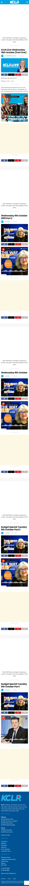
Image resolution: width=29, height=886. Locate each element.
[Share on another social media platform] (25, 74)
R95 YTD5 (3, 865)
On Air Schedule (5, 849)
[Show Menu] (1, 2)
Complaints (4, 845)
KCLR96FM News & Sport (10, 55)
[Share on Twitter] (11, 74)
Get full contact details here (8, 873)
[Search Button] (27, 2)
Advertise (3, 847)
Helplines (3, 843)
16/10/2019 (21, 55)
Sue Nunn (7, 221)
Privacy (9, 878)
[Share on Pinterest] (18, 74)
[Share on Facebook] (4, 74)
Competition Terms (6, 851)
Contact (14, 878)
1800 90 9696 (5, 868)
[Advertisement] (14, 20)
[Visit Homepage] (14, 2)
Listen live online (5, 835)
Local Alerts (4, 841)
